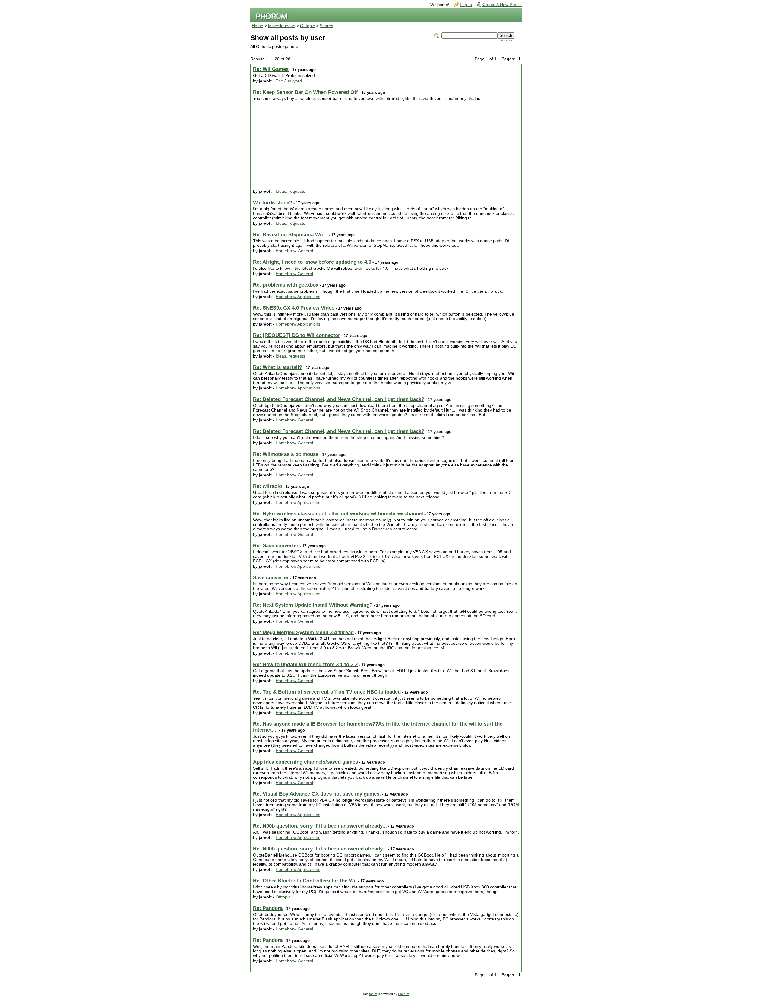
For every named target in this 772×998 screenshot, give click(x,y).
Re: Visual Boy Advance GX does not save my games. (317, 794)
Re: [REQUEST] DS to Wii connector (296, 335)
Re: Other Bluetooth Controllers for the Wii (305, 881)
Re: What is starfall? (277, 367)
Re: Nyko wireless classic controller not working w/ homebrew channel (338, 513)
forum (373, 994)
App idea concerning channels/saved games (305, 762)
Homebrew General (294, 251)
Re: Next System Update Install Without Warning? (312, 605)
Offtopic (307, 26)
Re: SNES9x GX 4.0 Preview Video (293, 308)
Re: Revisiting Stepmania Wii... (290, 234)
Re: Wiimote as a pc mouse (285, 454)
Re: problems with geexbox (285, 285)
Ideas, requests (290, 191)
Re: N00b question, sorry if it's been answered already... (320, 826)
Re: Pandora (268, 908)
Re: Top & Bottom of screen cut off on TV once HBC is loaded (327, 692)
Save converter (271, 577)
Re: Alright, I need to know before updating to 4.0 (312, 262)
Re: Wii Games (271, 69)
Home (257, 26)
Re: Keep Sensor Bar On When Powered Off (305, 92)
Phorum (403, 994)
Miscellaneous (281, 26)
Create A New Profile (502, 4)
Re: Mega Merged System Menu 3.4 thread (303, 632)
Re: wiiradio (267, 486)
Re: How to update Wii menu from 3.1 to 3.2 (305, 664)
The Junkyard (289, 81)
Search (326, 26)
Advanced (507, 40)
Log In (466, 4)
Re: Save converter (276, 545)
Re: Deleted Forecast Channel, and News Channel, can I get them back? (338, 399)
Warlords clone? (272, 202)
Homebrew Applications (298, 296)
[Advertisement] (386, 146)
